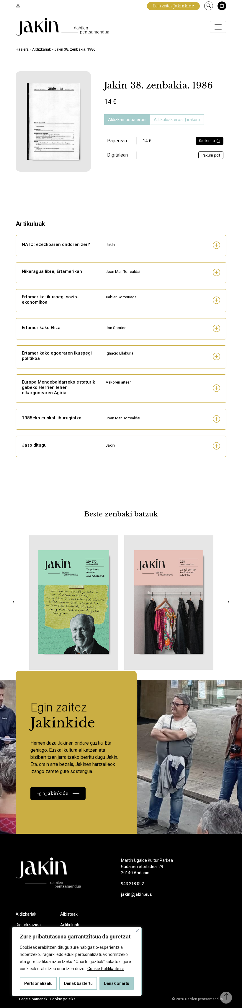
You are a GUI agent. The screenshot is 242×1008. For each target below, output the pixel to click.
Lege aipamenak (33, 999)
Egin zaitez (173, 6)
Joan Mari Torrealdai (123, 271)
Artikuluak (69, 924)
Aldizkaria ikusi (54, 661)
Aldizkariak (41, 49)
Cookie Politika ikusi (105, 968)
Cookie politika (63, 999)
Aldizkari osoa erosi (127, 119)
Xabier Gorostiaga (121, 297)
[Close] (137, 930)
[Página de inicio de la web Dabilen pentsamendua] (62, 27)
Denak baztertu (78, 983)
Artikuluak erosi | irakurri (177, 119)
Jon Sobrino (116, 328)
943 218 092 (132, 883)
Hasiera (22, 49)
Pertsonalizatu (38, 983)
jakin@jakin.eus (136, 894)
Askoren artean (119, 382)
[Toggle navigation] (218, 27)
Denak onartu (116, 983)
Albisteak (69, 914)
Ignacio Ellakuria (119, 353)
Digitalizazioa (28, 924)
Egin (52, 793)
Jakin (110, 244)
